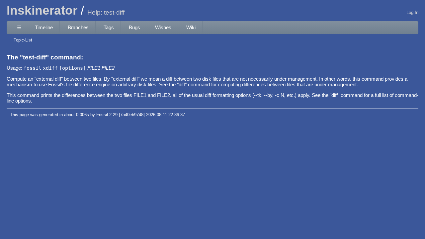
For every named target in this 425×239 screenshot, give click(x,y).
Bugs (134, 27)
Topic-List (23, 40)
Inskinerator (42, 10)
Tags (109, 27)
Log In (412, 12)
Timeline (44, 27)
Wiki (191, 27)
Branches (78, 27)
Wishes (163, 27)
